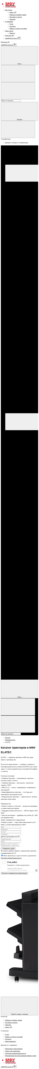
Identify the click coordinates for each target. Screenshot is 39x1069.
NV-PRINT (21, 333)
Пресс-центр (9, 31)
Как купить (8, 10)
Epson (16, 199)
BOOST (20, 264)
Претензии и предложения (13, 1049)
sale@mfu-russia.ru (11, 38)
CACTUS (21, 322)
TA (19, 340)
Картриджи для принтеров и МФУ (20, 241)
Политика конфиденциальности (11, 858)
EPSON (16, 231)
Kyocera (16, 204)
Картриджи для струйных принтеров (26, 287)
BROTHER (17, 236)
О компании (9, 21)
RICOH (20, 275)
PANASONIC (22, 271)
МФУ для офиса (19, 208)
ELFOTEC (21, 326)
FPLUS (20, 266)
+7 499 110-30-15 (15, 386)
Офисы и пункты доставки (18, 28)
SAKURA (21, 335)
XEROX (16, 197)
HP (15, 192)
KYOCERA (17, 234)
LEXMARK (21, 298)
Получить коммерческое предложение (14, 873)
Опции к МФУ (18, 190)
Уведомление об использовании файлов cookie (20, 1056)
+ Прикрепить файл (8, 848)
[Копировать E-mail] (19, 38)
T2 (19, 338)
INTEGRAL (21, 331)
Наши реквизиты (10, 1041)
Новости (12, 33)
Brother (16, 206)
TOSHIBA (21, 303)
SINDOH (21, 273)
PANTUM (17, 220)
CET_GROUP (22, 324)
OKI (19, 301)
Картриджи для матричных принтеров (10, 642)
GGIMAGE (21, 329)
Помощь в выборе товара (18, 15)
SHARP (20, 280)
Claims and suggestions (12, 1051)
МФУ (11, 185)
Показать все (18, 210)
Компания (8, 674)
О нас (11, 24)
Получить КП (9, 35)
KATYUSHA (22, 268)
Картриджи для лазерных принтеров (26, 245)
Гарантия (12, 19)
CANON (16, 194)
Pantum (16, 201)
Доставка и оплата (16, 17)
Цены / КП (13, 12)
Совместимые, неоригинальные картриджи (15, 533)
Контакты (13, 26)
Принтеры (13, 213)
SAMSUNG (21, 278)
